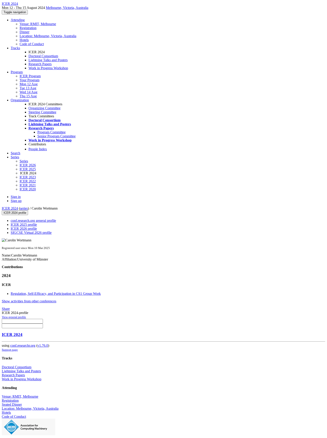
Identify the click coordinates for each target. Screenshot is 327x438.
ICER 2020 (28, 189)
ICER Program (30, 76)
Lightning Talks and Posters (48, 60)
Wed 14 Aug (28, 92)
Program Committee (51, 132)
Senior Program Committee (56, 136)
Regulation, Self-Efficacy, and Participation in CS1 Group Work (56, 293)
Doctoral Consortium (43, 56)
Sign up (16, 201)
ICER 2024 (10, 208)
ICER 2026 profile (24, 228)
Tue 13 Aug (28, 88)
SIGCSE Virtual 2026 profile (31, 232)
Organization (20, 100)
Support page (10, 349)
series (24, 208)
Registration (28, 28)
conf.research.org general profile (33, 220)
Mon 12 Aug (29, 84)
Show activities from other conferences (29, 301)
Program (17, 72)
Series (24, 161)
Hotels (24, 40)
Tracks (15, 48)
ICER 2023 (28, 177)
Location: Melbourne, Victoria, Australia (48, 36)
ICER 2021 (28, 185)
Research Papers (40, 64)
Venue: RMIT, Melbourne (38, 24)
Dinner (24, 32)
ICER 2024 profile (15, 212)
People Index (37, 149)
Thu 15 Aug (28, 96)
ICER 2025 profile (24, 224)
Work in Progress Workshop (48, 68)
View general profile (14, 317)
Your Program (29, 80)
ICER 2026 (28, 165)
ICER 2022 (28, 181)
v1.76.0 (42, 345)
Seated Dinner (12, 404)
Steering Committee (42, 112)
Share (6, 309)
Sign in (16, 197)
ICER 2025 (28, 169)
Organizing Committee (44, 108)
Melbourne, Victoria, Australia (67, 8)
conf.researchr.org (22, 345)
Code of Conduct (32, 44)
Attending (18, 20)
